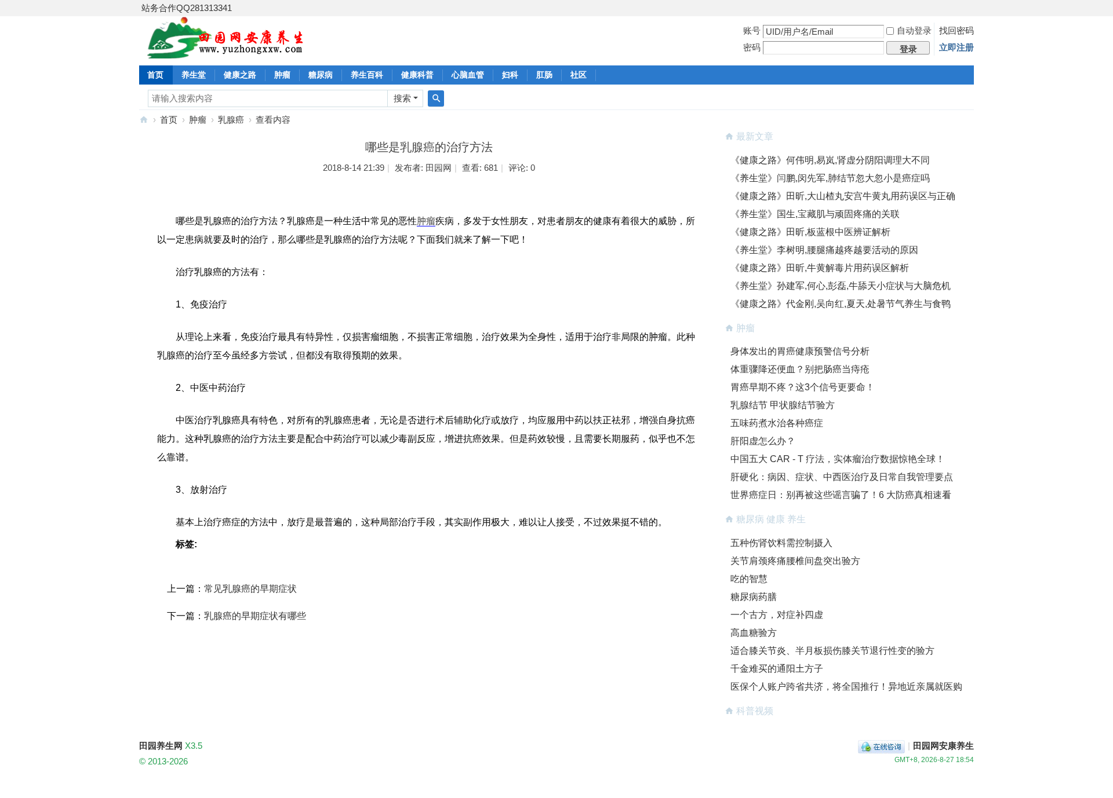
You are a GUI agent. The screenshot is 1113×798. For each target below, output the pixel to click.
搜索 (402, 98)
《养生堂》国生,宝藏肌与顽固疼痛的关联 (815, 214)
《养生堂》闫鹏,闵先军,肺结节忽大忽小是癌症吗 (830, 178)
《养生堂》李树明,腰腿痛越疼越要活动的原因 (824, 250)
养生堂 (193, 74)
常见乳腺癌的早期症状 (250, 589)
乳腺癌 (231, 120)
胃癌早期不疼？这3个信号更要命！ (802, 387)
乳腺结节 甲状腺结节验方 (782, 405)
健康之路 (240, 74)
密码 (752, 47)
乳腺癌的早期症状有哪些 (255, 616)
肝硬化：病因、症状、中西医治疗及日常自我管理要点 (841, 477)
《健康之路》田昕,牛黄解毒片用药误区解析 (819, 268)
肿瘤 (282, 74)
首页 (155, 74)
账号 (752, 30)
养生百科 (367, 74)
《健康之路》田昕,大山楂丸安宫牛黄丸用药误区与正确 (842, 196)
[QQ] (881, 746)
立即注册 (956, 47)
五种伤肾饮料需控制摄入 (781, 543)
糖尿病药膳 (753, 597)
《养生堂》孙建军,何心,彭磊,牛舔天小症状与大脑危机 (840, 286)
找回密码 (956, 30)
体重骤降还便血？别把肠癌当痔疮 (800, 369)
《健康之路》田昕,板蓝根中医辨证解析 (810, 232)
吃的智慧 (749, 579)
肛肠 (544, 74)
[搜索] (436, 98)
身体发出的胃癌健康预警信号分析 (800, 351)
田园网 (438, 168)
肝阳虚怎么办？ (762, 441)
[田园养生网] (225, 52)
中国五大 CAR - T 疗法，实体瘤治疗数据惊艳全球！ (837, 459)
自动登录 (914, 30)
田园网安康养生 (943, 746)
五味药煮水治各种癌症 (776, 423)
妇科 (510, 74)
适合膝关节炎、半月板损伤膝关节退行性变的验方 (832, 651)
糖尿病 (320, 74)
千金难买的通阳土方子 (776, 668)
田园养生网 (143, 119)
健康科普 (417, 74)
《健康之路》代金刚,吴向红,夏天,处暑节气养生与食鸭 (840, 304)
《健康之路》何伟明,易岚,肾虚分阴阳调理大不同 (830, 160)
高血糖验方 (753, 633)
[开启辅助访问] (971, 8)
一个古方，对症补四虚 (776, 615)
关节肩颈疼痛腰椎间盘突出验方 (795, 561)
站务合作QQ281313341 (186, 8)
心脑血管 (468, 74)
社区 (578, 74)
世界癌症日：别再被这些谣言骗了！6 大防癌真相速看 (840, 495)
